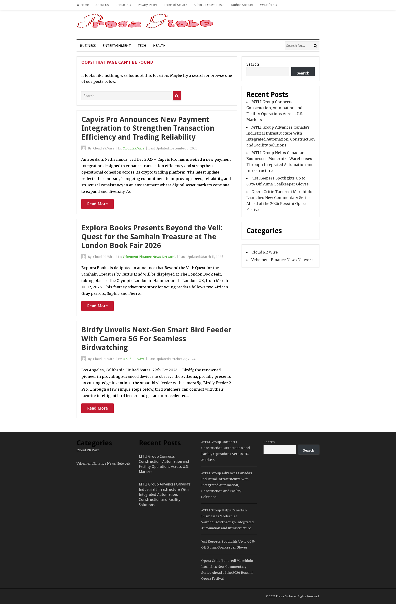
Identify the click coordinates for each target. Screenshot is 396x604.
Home (84, 5)
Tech (142, 46)
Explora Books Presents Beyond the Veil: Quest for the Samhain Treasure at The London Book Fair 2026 (152, 236)
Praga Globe (284, 596)
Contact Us (123, 5)
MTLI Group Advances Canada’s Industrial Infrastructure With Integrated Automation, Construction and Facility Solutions (164, 494)
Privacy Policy (147, 5)
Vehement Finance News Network (149, 257)
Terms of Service (175, 5)
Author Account (242, 5)
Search (252, 64)
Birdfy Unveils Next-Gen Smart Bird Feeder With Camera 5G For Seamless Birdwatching (156, 338)
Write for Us (268, 5)
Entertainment (117, 46)
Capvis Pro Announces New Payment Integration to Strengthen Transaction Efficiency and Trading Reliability (147, 128)
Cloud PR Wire (134, 148)
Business (88, 46)
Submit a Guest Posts (209, 5)
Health (159, 46)
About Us (102, 5)
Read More (97, 203)
